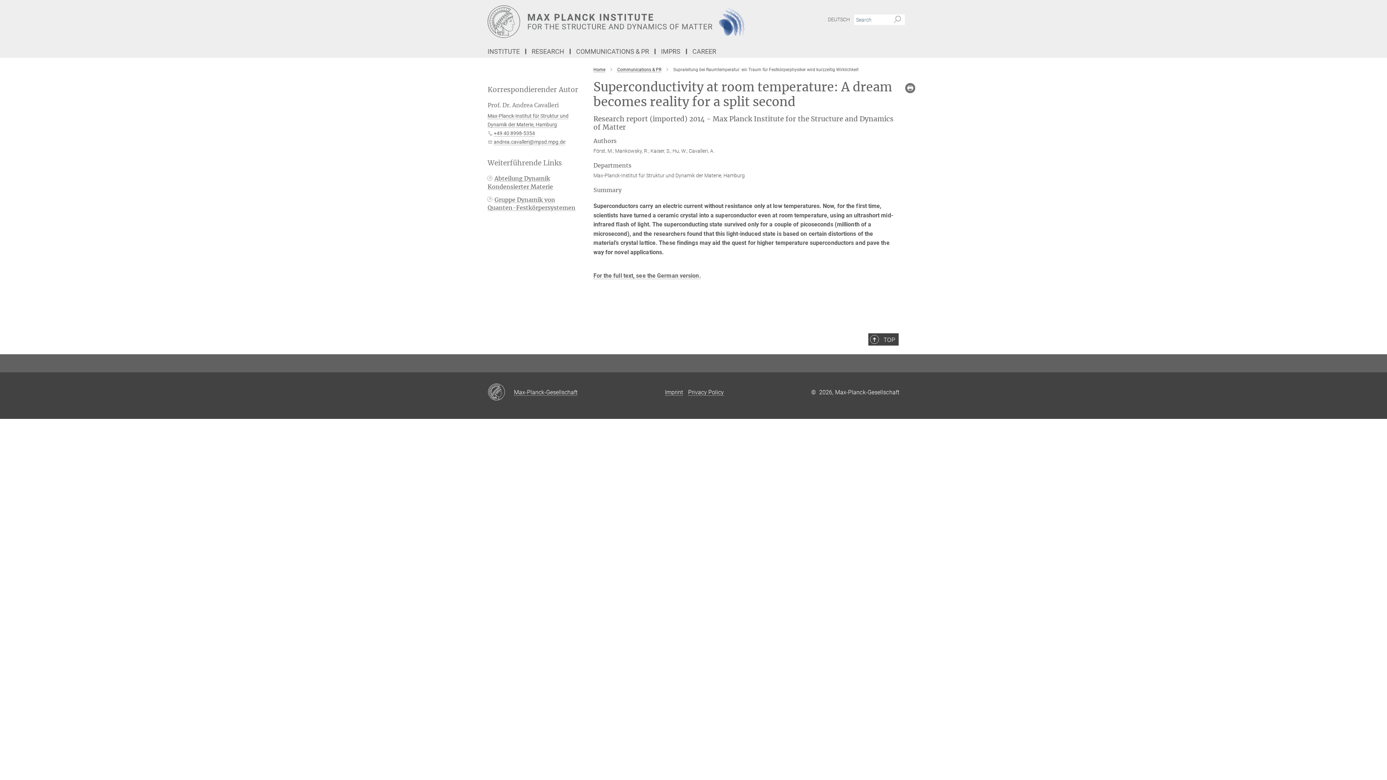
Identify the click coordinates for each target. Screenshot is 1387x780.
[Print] (910, 88)
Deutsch (839, 19)
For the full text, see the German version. (647, 275)
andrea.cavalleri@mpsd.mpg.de (529, 142)
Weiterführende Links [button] (525, 163)
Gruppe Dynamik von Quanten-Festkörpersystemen (531, 203)
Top (889, 339)
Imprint (674, 392)
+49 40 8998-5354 (514, 133)
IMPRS (670, 51)
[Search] (897, 20)
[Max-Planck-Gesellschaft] (501, 392)
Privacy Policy (706, 392)
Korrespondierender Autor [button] (533, 90)
